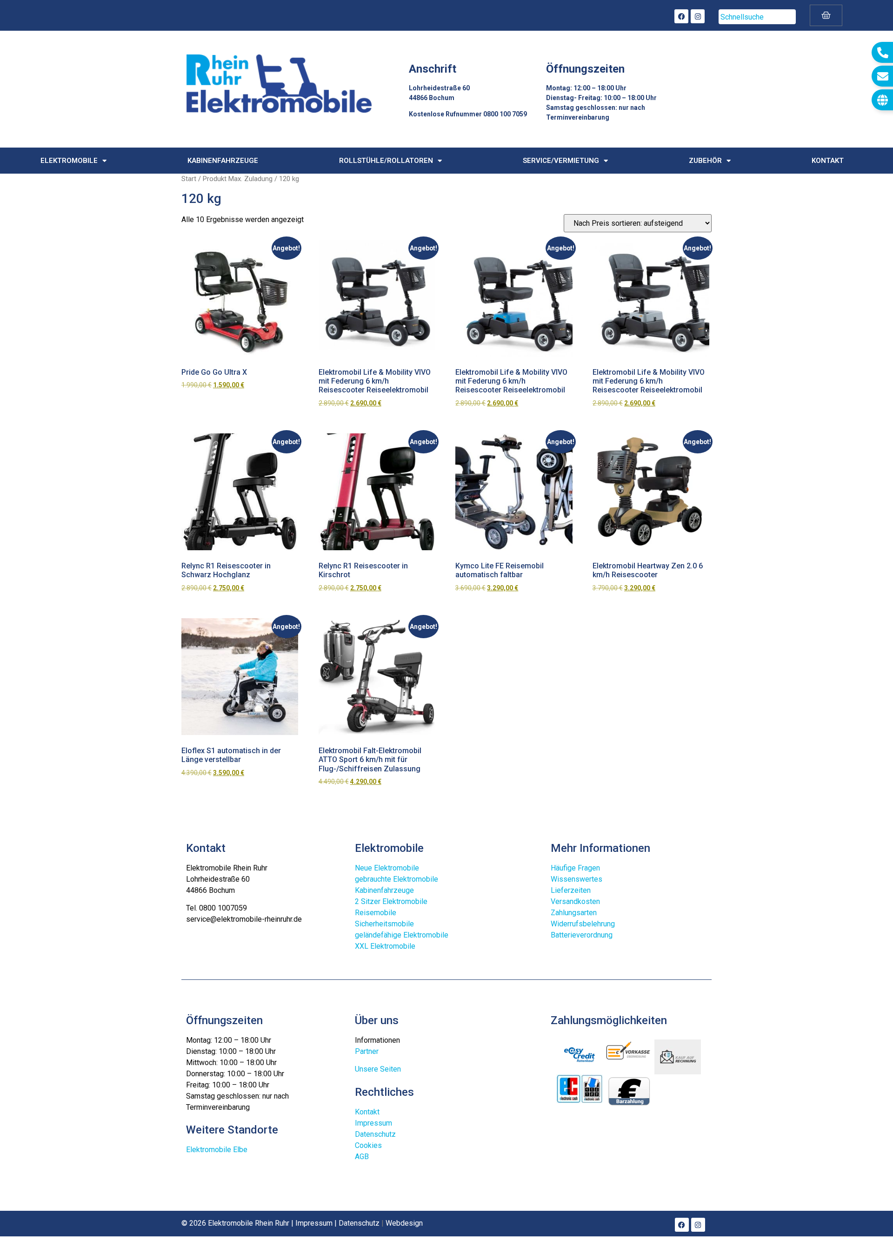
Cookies (368, 1145)
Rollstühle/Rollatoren (386, 160)
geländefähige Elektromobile (401, 935)
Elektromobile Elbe (216, 1149)
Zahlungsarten (574, 912)
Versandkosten (575, 901)
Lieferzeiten (571, 890)
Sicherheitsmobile (384, 923)
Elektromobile (69, 160)
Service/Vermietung (561, 160)
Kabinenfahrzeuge (222, 160)
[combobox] (757, 16)
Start (188, 179)
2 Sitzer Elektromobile (391, 901)
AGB (362, 1156)
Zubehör (705, 160)
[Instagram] (698, 16)
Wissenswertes (576, 879)
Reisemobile (375, 912)
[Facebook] (681, 16)
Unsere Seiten (378, 1069)
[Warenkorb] (826, 15)
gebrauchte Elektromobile (396, 879)
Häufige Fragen (575, 868)
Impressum (373, 1123)
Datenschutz (375, 1134)
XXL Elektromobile (385, 946)
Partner (367, 1051)
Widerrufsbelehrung (583, 923)
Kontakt (828, 160)
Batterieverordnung (582, 935)
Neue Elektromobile (387, 868)
